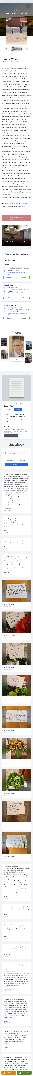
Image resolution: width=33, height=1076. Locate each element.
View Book (8, 409)
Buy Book (17, 409)
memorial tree (22, 203)
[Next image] (29, 591)
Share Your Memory (11, 436)
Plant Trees (23, 277)
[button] (16, 591)
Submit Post (16, 464)
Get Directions (9, 277)
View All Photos (16, 360)
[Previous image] (4, 591)
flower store (21, 206)
